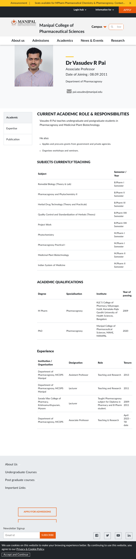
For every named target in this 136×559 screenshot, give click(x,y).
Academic (12, 117)
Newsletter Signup (14, 528)
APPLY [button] (130, 10)
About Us (11, 464)
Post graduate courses (20, 480)
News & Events (92, 40)
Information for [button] (104, 10)
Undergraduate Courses (21, 472)
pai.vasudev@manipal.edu (87, 92)
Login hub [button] (79, 10)
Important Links (15, 487)
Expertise (11, 128)
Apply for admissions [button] (40, 513)
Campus (97, 26)
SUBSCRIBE (47, 535)
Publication (13, 139)
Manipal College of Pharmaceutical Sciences (25, 15)
